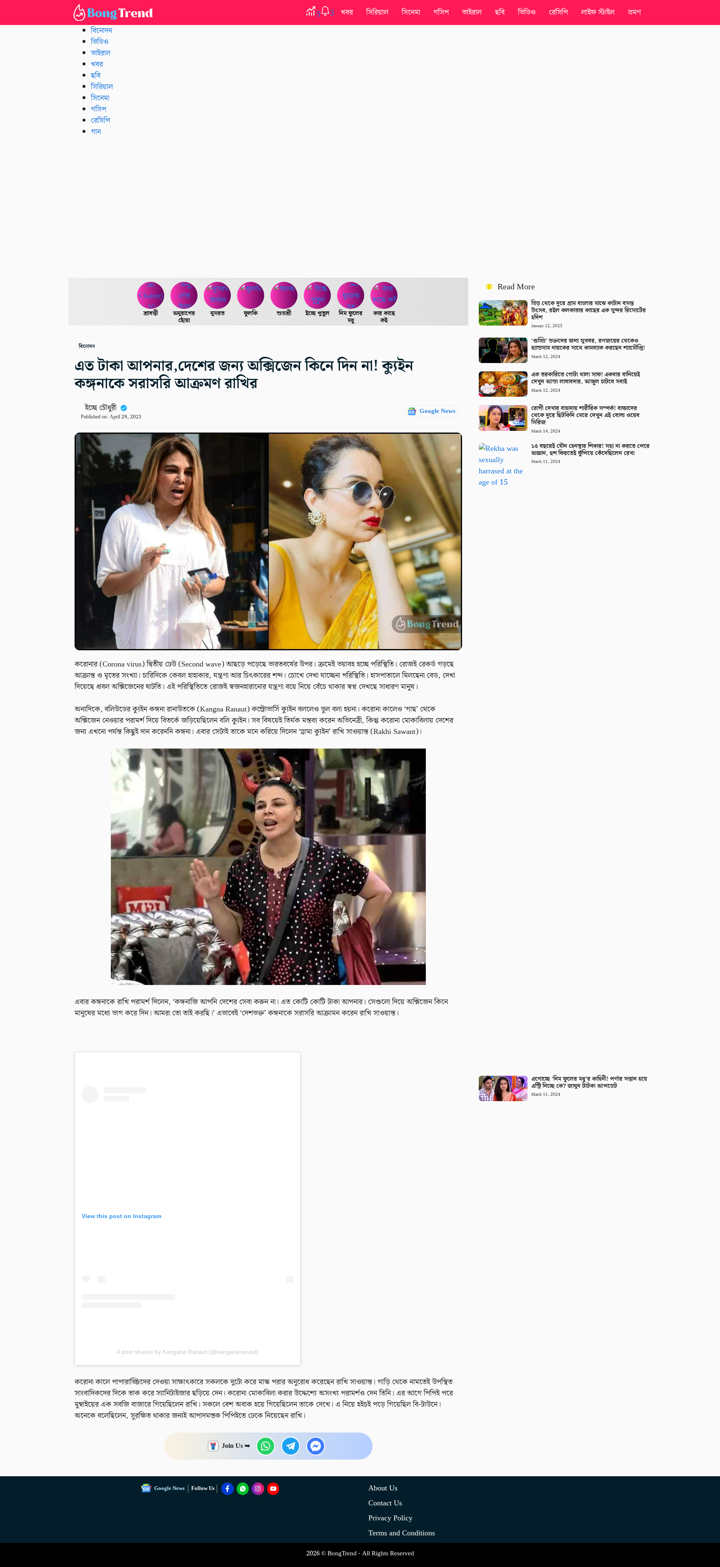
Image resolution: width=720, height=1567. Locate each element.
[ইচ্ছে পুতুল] (317, 295)
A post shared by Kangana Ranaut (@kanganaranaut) (188, 1351)
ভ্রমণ (634, 12)
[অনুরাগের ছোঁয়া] (184, 295)
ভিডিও (526, 12)
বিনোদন (101, 31)
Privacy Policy (390, 1518)
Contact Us (385, 1503)
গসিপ (441, 12)
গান (96, 132)
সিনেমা (411, 12)
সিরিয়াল (377, 12)
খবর (347, 12)
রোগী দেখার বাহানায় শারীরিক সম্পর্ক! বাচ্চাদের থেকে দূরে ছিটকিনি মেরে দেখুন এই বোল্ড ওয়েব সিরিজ (585, 415)
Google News (437, 411)
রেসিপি (558, 12)
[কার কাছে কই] (384, 295)
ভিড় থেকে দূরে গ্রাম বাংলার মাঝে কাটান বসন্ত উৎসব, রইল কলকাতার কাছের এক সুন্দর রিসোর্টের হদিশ (588, 310)
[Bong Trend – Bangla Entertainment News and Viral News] (114, 12)
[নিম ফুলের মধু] (350, 295)
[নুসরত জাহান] (217, 295)
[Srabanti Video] (150, 295)
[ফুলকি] (250, 295)
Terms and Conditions (401, 1533)
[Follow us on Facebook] (227, 1488)
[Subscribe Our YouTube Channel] (273, 1488)
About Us (383, 1488)
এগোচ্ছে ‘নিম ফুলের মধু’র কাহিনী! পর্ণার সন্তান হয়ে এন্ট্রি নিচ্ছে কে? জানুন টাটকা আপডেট (589, 1083)
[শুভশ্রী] (284, 295)
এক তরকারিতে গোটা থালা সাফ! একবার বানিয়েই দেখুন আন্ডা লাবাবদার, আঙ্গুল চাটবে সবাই (585, 378)
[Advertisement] (360, 207)
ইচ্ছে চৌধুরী (100, 408)
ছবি (500, 12)
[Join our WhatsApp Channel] (243, 1488)
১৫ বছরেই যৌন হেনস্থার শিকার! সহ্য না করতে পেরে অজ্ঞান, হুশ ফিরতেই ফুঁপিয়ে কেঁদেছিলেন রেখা (590, 450)
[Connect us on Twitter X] (258, 1488)
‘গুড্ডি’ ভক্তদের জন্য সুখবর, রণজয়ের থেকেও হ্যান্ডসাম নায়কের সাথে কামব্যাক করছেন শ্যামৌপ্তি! (588, 344)
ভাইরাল (472, 12)
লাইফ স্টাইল (598, 12)
